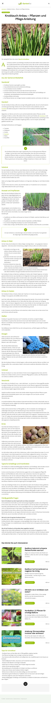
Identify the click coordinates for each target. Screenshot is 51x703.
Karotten (6, 134)
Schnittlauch (42, 116)
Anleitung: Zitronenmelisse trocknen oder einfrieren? (35, 632)
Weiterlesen (30, 561)
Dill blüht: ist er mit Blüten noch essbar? (36, 591)
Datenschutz (17, 698)
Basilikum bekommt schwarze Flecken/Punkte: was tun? (36, 549)
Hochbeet (4, 108)
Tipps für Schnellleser (23, 59)
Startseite (4, 9)
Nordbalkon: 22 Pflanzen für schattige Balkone (35, 611)
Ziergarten (6, 624)
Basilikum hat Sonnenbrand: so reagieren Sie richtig (36, 570)
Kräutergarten (6, 12)
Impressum (24, 698)
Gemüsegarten (7, 622)
